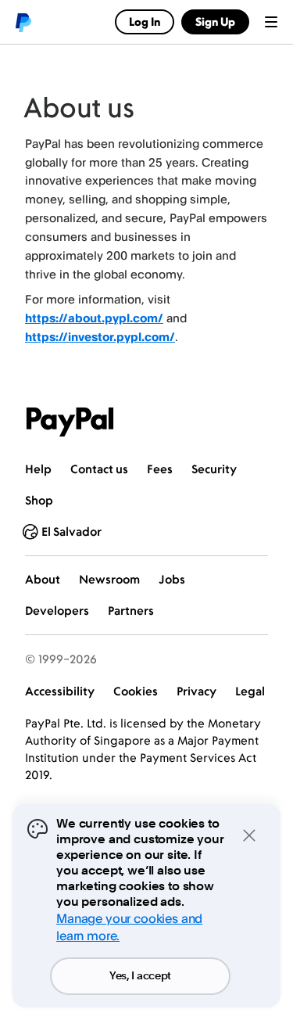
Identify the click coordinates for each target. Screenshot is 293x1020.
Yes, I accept (140, 976)
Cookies (135, 691)
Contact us (99, 469)
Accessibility (60, 691)
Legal (250, 691)
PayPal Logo (70, 422)
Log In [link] (144, 21)
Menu (271, 22)
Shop (39, 500)
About (42, 579)
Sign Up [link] (215, 21)
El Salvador (71, 531)
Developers (57, 610)
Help (38, 469)
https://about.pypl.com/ (94, 318)
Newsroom (109, 579)
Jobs (172, 579)
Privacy (196, 691)
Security (214, 469)
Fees (160, 469)
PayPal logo (23, 22)
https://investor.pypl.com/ (100, 336)
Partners (131, 610)
